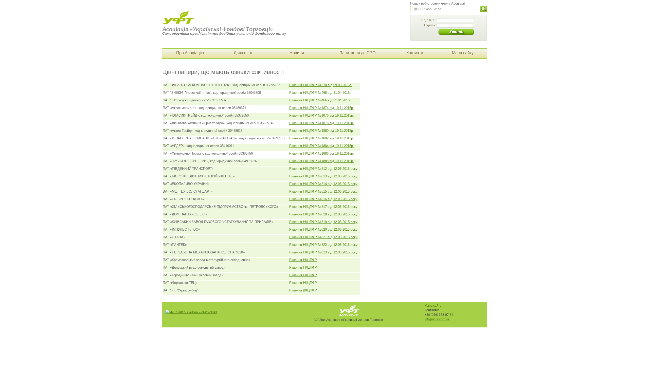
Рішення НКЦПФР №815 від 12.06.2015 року (323, 191)
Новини (297, 53)
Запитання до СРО (357, 53)
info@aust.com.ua (437, 319)
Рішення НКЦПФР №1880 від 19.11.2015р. (321, 131)
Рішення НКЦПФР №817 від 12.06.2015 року (323, 207)
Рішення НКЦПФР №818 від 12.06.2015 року (323, 214)
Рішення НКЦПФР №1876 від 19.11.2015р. (321, 115)
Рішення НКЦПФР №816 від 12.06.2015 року (323, 199)
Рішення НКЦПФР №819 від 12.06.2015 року (323, 222)
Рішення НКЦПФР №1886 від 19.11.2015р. (321, 153)
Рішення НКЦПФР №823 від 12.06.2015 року (323, 252)
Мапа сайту (463, 53)
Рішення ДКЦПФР (303, 290)
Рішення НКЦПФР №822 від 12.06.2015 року (323, 245)
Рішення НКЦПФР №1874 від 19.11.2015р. (321, 108)
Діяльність (243, 53)
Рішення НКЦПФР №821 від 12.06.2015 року (323, 237)
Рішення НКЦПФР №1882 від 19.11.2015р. (321, 138)
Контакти (414, 53)
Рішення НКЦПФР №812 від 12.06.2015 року (323, 169)
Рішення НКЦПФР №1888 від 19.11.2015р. (321, 161)
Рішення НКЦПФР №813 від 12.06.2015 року (323, 176)
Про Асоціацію (190, 53)
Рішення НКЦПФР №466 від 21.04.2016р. (320, 100)
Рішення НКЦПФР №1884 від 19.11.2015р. (321, 146)
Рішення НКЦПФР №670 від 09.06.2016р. (320, 85)
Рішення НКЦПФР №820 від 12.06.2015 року (323, 229)
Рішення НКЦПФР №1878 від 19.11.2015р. (321, 123)
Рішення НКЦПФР (303, 260)
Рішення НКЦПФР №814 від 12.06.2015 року (323, 184)
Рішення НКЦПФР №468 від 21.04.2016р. (320, 93)
